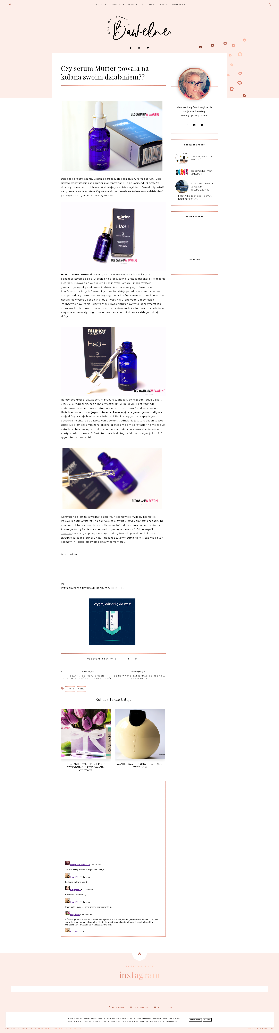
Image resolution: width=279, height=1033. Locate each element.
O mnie (150, 4)
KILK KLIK (117, 588)
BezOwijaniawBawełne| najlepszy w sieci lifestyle (51, 1028)
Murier (70, 689)
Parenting (133, 4)
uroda (81, 689)
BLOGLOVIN (165, 1007)
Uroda (98, 4)
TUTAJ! (66, 533)
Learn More (195, 1020)
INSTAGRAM (141, 1007)
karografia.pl (265, 1028)
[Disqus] (113, 820)
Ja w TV (163, 4)
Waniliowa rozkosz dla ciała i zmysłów (140, 765)
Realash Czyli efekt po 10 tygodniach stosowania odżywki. (86, 767)
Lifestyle (115, 4)
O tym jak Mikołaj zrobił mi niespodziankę (202, 187)
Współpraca (179, 4)
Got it (207, 1020)
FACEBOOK (118, 1007)
